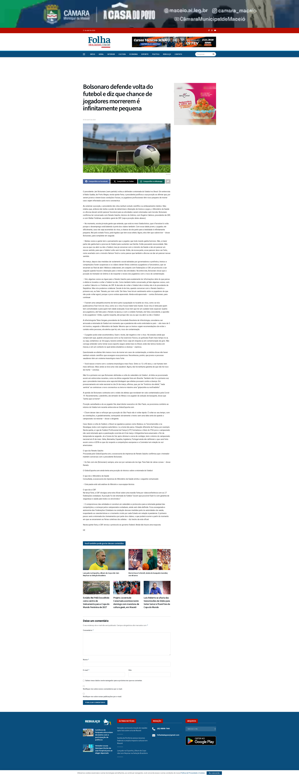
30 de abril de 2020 (89, 120)
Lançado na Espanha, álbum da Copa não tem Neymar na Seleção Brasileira (101, 574)
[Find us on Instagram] (212, 30)
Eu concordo (214, 773)
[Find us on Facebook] (209, 30)
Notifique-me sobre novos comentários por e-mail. (103, 689)
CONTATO (178, 54)
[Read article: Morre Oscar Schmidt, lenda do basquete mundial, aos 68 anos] (149, 559)
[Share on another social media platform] (168, 181)
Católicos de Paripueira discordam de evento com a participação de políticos (104, 735)
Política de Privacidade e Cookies (193, 773)
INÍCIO (92, 54)
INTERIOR (111, 54)
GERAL (101, 54)
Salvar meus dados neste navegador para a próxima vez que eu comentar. (113, 680)
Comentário (88, 630)
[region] (149, 14)
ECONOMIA (133, 54)
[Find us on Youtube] (215, 30)
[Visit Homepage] (97, 42)
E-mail (86, 670)
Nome (86, 659)
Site (130, 670)
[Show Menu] (84, 54)
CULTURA (122, 54)
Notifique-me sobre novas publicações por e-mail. (102, 696)
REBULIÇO (167, 54)
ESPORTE (144, 54)
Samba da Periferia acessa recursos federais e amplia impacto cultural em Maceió (132, 740)
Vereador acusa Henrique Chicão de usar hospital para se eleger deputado (103, 749)
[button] (174, 42)
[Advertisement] (195, 146)
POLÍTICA (155, 54)
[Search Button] (214, 54)
